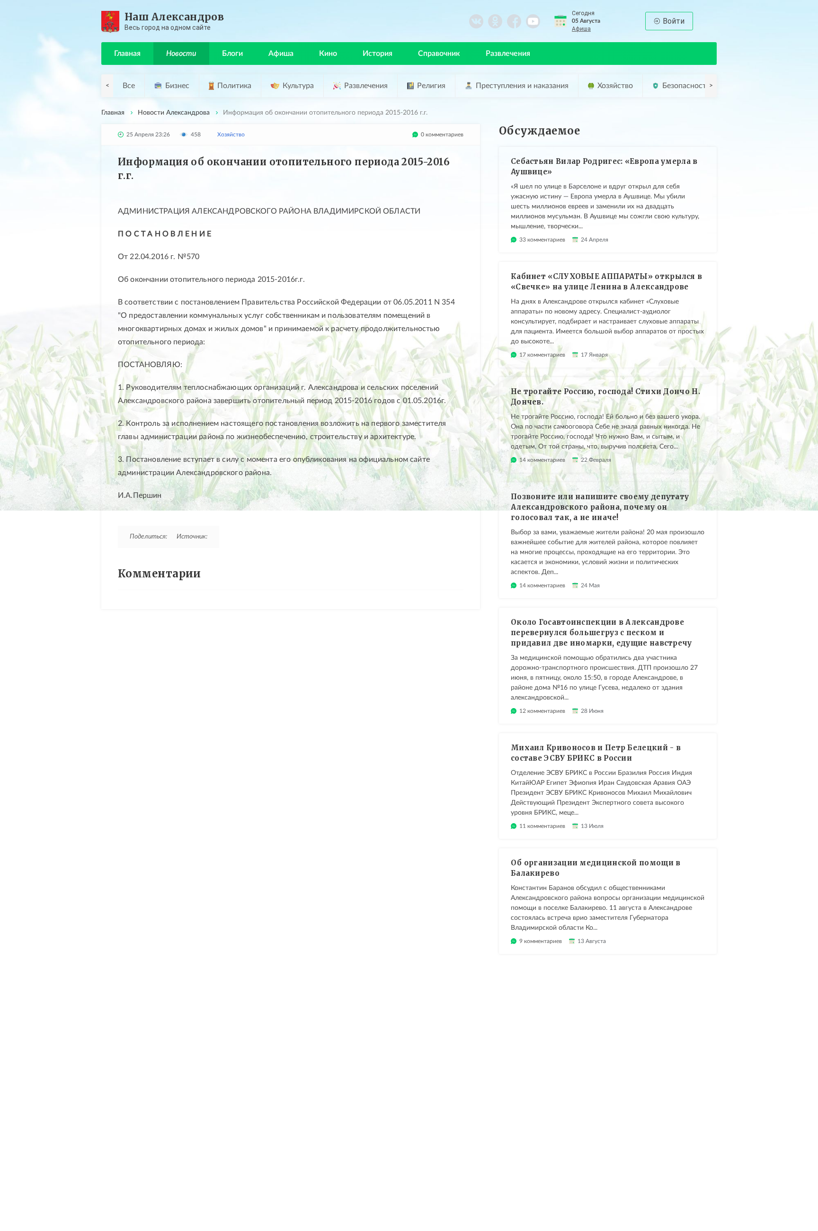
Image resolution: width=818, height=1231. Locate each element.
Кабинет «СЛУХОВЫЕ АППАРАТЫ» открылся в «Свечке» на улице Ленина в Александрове (606, 281)
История (377, 53)
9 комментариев (540, 941)
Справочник (439, 53)
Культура (298, 86)
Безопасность (686, 86)
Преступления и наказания (522, 86)
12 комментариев (542, 711)
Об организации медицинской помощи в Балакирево (596, 868)
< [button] (107, 85)
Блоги (232, 53)
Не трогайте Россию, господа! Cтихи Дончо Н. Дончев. (605, 396)
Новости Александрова (174, 112)
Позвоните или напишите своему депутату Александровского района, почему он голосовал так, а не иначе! (600, 507)
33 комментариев (542, 240)
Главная (127, 53)
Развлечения (508, 53)
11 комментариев (542, 826)
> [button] (711, 85)
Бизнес (177, 86)
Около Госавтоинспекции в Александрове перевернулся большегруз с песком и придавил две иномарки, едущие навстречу (601, 632)
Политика (234, 86)
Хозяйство (615, 86)
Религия (431, 86)
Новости (181, 53)
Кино (328, 53)
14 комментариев (542, 460)
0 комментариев (442, 134)
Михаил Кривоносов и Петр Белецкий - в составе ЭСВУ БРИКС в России (596, 753)
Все (129, 86)
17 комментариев (542, 355)
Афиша (581, 29)
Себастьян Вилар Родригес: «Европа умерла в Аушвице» (604, 166)
